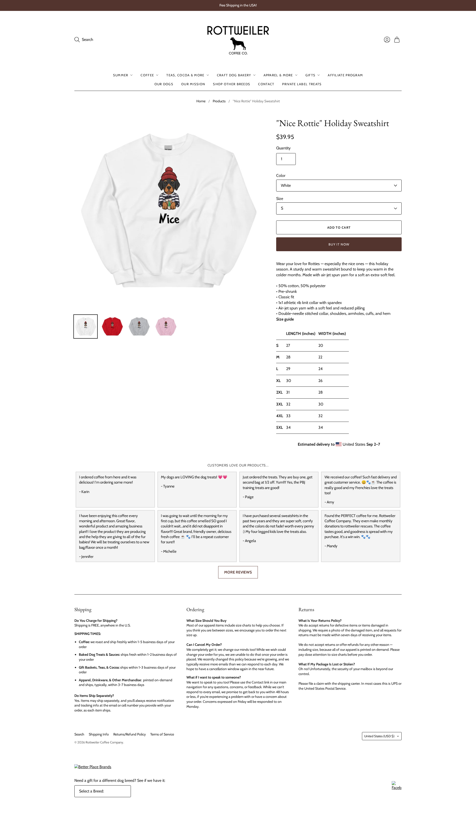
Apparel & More (278, 75)
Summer (120, 75)
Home (201, 101)
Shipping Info (99, 734)
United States (379, 736)
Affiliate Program (345, 75)
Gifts (310, 75)
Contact (266, 84)
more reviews (238, 572)
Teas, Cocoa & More (185, 75)
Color (280, 175)
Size (279, 198)
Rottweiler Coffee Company (104, 742)
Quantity (283, 148)
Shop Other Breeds (231, 84)
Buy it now (338, 244)
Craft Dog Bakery (234, 75)
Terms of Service (162, 734)
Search (79, 734)
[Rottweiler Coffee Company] (238, 39)
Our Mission (193, 84)
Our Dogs (163, 84)
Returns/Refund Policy (129, 734)
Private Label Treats (302, 84)
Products (219, 101)
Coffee (147, 75)
